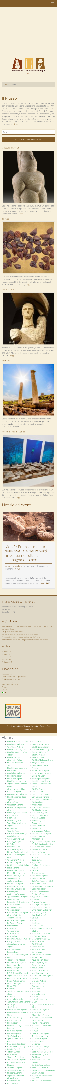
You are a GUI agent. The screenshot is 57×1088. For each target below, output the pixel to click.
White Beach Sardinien (41, 954)
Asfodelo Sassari (14, 949)
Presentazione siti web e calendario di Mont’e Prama (21, 637)
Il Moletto (11, 996)
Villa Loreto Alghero (15, 983)
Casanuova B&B (38, 946)
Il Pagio (35, 1030)
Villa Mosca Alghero (15, 747)
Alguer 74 (36, 862)
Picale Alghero (13, 868)
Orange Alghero (38, 873)
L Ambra (35, 899)
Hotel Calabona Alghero (17, 768)
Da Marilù (36, 978)
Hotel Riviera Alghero (15, 744)
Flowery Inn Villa (38, 965)
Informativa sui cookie (10, 684)
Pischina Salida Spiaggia (41, 846)
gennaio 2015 (7, 657)
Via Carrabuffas (38, 983)
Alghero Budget (38, 818)
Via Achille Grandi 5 (40, 970)
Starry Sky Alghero (14, 967)
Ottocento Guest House (17, 978)
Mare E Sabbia (38, 757)
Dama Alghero (38, 986)
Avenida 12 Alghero (15, 1067)
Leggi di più (45, 583)
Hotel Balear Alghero (15, 870)
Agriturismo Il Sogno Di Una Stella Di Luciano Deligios (43, 842)
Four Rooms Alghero (40, 1023)
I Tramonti (11, 818)
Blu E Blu (36, 931)
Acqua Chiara (37, 967)
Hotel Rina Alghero (15, 776)
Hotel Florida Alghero (16, 773)
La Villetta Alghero (14, 1030)
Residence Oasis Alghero (42, 749)
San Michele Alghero (40, 797)
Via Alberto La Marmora (41, 933)
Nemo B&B (12, 986)
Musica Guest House (40, 744)
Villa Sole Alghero (39, 981)
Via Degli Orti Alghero (41, 904)
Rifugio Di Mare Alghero (17, 794)
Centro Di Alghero (14, 862)
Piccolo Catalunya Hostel (17, 852)
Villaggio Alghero (14, 910)
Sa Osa (5, 219)
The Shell (36, 988)
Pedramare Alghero (15, 778)
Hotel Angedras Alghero (17, 812)
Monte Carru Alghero (40, 1015)
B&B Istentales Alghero (17, 1044)
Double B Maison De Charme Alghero (40, 753)
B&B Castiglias (38, 1073)
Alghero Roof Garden (15, 1075)
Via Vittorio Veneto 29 (41, 939)
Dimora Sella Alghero (40, 1009)
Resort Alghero (13, 952)
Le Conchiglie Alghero (41, 815)
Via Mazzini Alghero (40, 973)
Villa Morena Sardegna (41, 1046)
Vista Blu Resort (13, 831)
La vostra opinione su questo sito (14, 676)
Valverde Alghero (39, 957)
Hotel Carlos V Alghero (16, 749)
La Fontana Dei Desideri (17, 907)
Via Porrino (36, 920)
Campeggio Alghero (15, 841)
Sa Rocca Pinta (38, 894)
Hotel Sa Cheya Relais (16, 889)
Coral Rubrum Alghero (41, 1033)
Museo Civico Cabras (13, 566)
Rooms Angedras (14, 965)
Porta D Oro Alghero (15, 883)
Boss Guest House (40, 1067)
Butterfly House (13, 904)
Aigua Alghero (12, 1078)
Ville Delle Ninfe (38, 994)
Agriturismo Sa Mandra (16, 894)
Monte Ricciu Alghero (16, 873)
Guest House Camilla (40, 794)
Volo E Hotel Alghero (15, 875)
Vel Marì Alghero (14, 820)
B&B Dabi (36, 1057)
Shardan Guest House (16, 1057)
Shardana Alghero (14, 1073)
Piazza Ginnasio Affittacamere (38, 837)
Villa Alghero (12, 1007)
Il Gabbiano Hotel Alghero (17, 954)
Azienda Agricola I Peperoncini (39, 821)
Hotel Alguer (12, 1023)
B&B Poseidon (13, 933)
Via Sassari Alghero (15, 805)
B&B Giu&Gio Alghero (41, 770)
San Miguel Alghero (40, 962)
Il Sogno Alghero (14, 1020)
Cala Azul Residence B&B (42, 881)
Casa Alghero (12, 936)
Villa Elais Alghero (14, 1036)
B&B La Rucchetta (39, 849)
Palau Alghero (12, 891)
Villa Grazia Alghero (15, 849)
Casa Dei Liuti (37, 791)
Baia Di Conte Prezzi (15, 1049)
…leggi (20, 213)
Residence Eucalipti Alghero (18, 865)
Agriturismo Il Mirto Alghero (18, 1002)
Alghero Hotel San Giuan (17, 975)
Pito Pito (35, 996)
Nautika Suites (13, 970)
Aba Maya (11, 1004)
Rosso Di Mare (38, 1041)
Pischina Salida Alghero (16, 920)
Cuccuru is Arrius (10, 148)
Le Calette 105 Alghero (16, 962)
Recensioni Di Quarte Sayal (18, 902)
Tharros (6, 361)
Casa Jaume (37, 860)
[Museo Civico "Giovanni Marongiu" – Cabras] (28, 66)
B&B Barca (36, 828)
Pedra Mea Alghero (40, 1054)
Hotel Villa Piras (13, 846)
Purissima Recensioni (41, 907)
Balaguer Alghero (39, 878)
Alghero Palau (12, 802)
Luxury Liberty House (41, 807)
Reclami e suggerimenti (10, 682)
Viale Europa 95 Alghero (42, 928)
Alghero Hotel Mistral (16, 960)
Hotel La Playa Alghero (41, 781)
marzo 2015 (6, 651)
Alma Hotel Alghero (15, 760)
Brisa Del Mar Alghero (16, 999)
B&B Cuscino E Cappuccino (43, 1070)
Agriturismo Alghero (15, 881)
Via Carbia (36, 1044)
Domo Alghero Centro (16, 981)
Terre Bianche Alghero (16, 823)
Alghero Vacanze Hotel (16, 789)
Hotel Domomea (14, 925)
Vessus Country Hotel (41, 1049)
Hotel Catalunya (13, 757)
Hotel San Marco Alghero (17, 741)
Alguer (9, 825)
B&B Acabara (37, 802)
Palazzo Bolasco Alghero (17, 1009)
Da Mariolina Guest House (43, 886)
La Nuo (35, 917)
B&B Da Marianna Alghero (42, 760)
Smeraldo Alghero (39, 999)
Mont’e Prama (9, 290)
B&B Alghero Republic (41, 778)
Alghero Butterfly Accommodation (14, 916)
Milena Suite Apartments (42, 1080)
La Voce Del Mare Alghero (18, 1046)
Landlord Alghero (39, 852)
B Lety (34, 1002)
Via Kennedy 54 (13, 878)
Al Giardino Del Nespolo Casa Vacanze (42, 1018)
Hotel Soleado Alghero (16, 781)
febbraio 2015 (7, 654)
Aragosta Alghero (39, 902)
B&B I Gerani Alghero (41, 747)
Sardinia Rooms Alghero (42, 1065)
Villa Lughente (13, 931)
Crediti (4, 690)
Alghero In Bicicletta (40, 896)
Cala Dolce (11, 988)
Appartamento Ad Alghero (17, 896)
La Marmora (37, 952)
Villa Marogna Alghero (16, 1070)
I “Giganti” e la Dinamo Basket (12, 632)
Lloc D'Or (36, 1078)
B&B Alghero (12, 815)
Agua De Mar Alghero (40, 960)
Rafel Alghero (37, 925)
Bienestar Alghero (14, 791)
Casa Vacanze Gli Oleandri (43, 1052)
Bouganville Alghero (15, 886)
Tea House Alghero (40, 1036)
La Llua (35, 870)
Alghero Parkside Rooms (42, 1075)
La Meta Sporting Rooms (42, 773)
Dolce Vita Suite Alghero (42, 833)
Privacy (4, 687)
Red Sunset (12, 957)
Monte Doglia (12, 1083)
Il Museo (9, 98)
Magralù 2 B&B (38, 762)
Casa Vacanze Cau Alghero (18, 912)
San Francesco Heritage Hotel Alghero (17, 834)
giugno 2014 (6, 659)
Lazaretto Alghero (39, 889)
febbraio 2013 (7, 662)
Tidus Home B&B (39, 883)
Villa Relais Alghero (39, 812)
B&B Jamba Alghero (40, 810)
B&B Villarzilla (37, 944)
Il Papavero (11, 928)
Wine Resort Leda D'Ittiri (42, 910)
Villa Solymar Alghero (15, 860)
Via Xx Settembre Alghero (42, 975)
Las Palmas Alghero (40, 1038)
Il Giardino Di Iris (39, 936)
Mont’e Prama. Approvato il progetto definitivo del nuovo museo (25, 639)
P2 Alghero (11, 844)
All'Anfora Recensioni (40, 891)
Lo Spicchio (12, 1054)
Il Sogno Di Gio (13, 941)
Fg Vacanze (36, 741)
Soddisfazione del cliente (11, 679)
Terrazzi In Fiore (38, 949)
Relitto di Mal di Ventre (13, 432)
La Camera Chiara (14, 923)
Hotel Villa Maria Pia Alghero (18, 939)
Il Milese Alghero (39, 912)
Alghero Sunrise (13, 1052)
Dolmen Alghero (14, 1033)
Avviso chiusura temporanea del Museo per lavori (20, 634)
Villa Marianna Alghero (41, 831)
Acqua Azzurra (13, 899)
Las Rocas (36, 923)
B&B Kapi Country (14, 1017)
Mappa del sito (7, 674)
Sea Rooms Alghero (40, 875)
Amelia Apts (37, 805)
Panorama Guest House (42, 799)
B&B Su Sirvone (38, 789)
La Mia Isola (12, 828)
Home (6, 84)
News (17, 569)
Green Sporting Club (15, 839)
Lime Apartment (38, 825)
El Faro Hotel (12, 770)
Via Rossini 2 (37, 991)
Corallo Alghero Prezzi (41, 915)
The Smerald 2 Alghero (16, 1059)
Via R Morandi (37, 1012)
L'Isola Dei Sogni (38, 776)
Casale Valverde (13, 1080)
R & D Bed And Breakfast (17, 973)
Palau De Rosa (38, 941)
